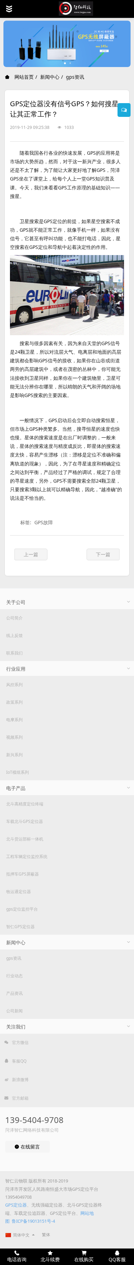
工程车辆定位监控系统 (26, 856)
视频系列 (14, 737)
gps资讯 (75, 77)
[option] (67, 44)
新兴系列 (14, 755)
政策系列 (14, 702)
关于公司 (15, 602)
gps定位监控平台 (22, 909)
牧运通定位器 (18, 891)
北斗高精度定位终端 (24, 804)
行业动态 (14, 976)
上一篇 (31, 554)
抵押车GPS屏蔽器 (22, 874)
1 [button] (65, 63)
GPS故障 (43, 522)
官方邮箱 (20, 1098)
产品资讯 (14, 993)
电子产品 (15, 788)
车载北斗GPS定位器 (24, 821)
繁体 (46, 1235)
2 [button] (70, 63)
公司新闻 (14, 1011)
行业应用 (15, 669)
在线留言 (29, 1146)
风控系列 (14, 685)
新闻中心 (49, 77)
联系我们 (14, 653)
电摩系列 (14, 720)
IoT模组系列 (17, 772)
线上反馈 (14, 635)
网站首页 (23, 77)
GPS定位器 (16, 1205)
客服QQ (18, 1061)
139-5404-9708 (34, 1119)
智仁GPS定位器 (20, 927)
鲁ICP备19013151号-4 (33, 1221)
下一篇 (103, 554)
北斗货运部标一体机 (24, 839)
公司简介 (14, 618)
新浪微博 (20, 1079)
